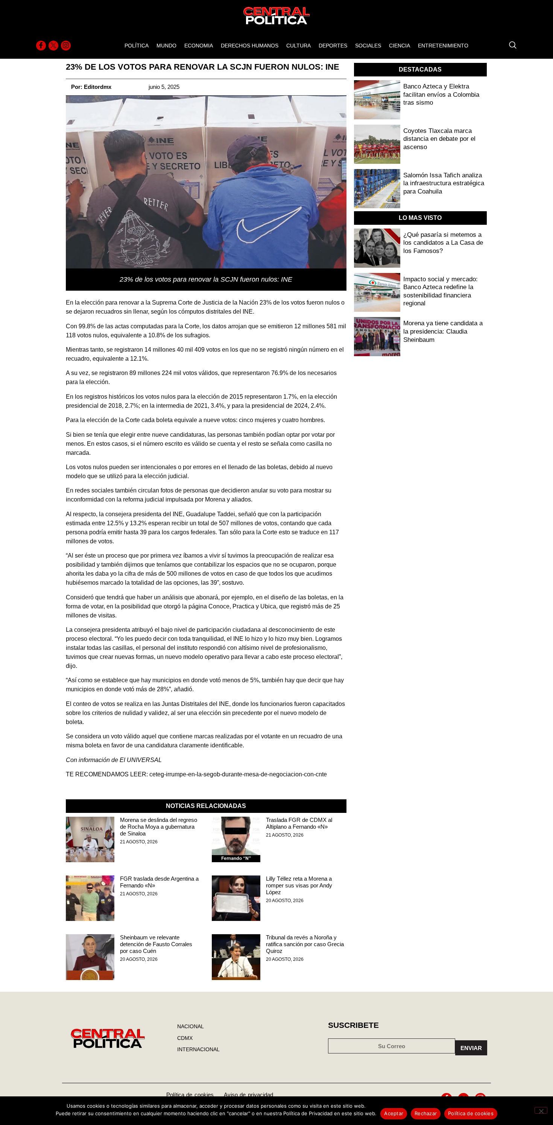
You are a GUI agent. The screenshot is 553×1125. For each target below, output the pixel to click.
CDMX (185, 1038)
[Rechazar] (541, 1110)
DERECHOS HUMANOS (249, 46)
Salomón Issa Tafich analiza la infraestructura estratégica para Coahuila (443, 183)
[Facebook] (41, 45)
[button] (509, 45)
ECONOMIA (198, 46)
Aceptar (393, 1113)
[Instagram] (66, 45)
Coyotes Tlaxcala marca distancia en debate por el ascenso (439, 139)
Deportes (333, 46)
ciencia (399, 46)
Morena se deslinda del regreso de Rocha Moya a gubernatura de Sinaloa (158, 827)
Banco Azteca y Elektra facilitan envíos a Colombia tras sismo (441, 94)
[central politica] (90, 839)
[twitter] (53, 45)
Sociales (368, 46)
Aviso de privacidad (248, 1094)
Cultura (298, 46)
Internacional (198, 1049)
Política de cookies (190, 1094)
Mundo (166, 46)
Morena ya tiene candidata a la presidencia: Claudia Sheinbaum (443, 331)
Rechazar (426, 1113)
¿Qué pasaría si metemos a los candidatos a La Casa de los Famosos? (443, 243)
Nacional (190, 1026)
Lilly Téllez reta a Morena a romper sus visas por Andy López (299, 885)
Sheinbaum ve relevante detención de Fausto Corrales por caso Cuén (156, 944)
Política (137, 46)
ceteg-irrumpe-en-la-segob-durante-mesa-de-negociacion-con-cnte (238, 774)
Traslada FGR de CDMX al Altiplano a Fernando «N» (299, 823)
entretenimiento (443, 46)
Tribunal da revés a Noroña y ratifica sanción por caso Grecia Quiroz (305, 944)
